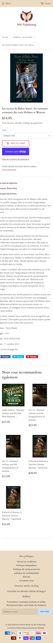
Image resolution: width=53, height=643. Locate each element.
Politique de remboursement (26, 569)
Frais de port (8, 123)
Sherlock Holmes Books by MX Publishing (28, 624)
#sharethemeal (9, 169)
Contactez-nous (26, 580)
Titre (4, 130)
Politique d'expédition (26, 565)
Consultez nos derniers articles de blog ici (26, 591)
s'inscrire (44, 612)
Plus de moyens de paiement (15, 159)
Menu (8, 3)
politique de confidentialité (26, 573)
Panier (47, 3)
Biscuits (26, 576)
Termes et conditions (26, 561)
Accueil (5, 37)
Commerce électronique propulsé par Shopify (25, 628)
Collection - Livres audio (22, 37)
